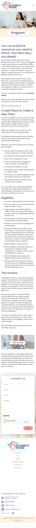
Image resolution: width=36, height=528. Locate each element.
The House (17, 342)
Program (18, 453)
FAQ (18, 456)
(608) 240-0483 (9, 502)
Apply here (12, 328)
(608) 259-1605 (10, 505)
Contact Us (18, 465)
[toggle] (33, 5)
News (18, 459)
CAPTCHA (6, 416)
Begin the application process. (11, 106)
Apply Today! (18, 462)
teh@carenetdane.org (12, 509)
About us (18, 468)
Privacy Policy (18, 520)
